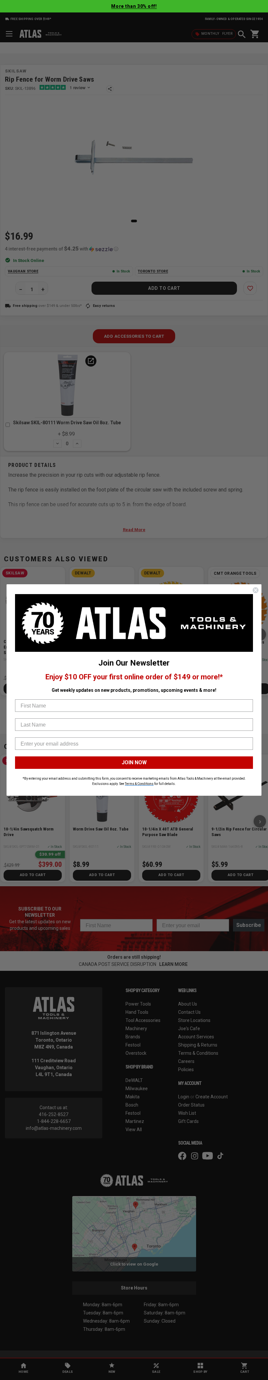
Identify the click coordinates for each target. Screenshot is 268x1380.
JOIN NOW (134, 762)
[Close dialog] (255, 590)
